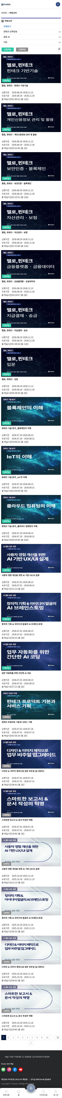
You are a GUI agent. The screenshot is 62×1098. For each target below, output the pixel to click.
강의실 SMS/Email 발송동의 (41, 1079)
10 (47, 1037)
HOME (4, 12)
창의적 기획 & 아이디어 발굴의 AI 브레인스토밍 (22, 624)
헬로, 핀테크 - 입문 (10, 379)
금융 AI (6, 36)
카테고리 (13, 12)
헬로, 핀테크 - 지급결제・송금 (15, 330)
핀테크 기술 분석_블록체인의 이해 (16, 428)
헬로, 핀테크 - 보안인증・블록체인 (16, 183)
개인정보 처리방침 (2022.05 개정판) (14, 1079)
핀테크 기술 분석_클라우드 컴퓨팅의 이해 (19, 526)
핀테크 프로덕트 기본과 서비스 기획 (17, 722)
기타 (5, 42)
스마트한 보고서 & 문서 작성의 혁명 (17, 819)
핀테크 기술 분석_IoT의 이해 (14, 477)
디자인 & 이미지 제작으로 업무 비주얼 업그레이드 (23, 771)
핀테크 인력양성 (10, 31)
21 (58, 1037)
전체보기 (7, 26)
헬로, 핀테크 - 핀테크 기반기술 (15, 85)
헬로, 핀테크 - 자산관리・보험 (15, 232)
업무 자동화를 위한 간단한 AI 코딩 (16, 673)
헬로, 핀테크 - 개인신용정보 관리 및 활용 (19, 134)
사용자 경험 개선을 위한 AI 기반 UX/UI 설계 (20, 575)
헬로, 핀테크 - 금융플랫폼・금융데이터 (18, 281)
